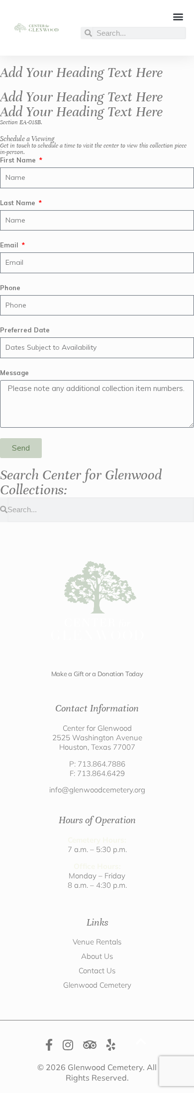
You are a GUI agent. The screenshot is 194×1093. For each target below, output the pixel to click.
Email (10, 245)
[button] (178, 16)
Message (14, 373)
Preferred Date (25, 330)
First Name (19, 160)
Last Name (18, 203)
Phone (10, 288)
